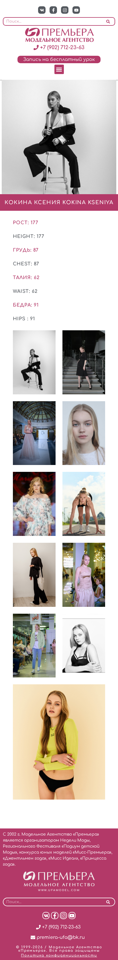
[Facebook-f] (53, 10)
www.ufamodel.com (59, 890)
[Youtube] (76, 10)
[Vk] (42, 10)
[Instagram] (64, 10)
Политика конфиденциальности (59, 955)
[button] (59, 69)
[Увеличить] (48, 338)
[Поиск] (108, 21)
